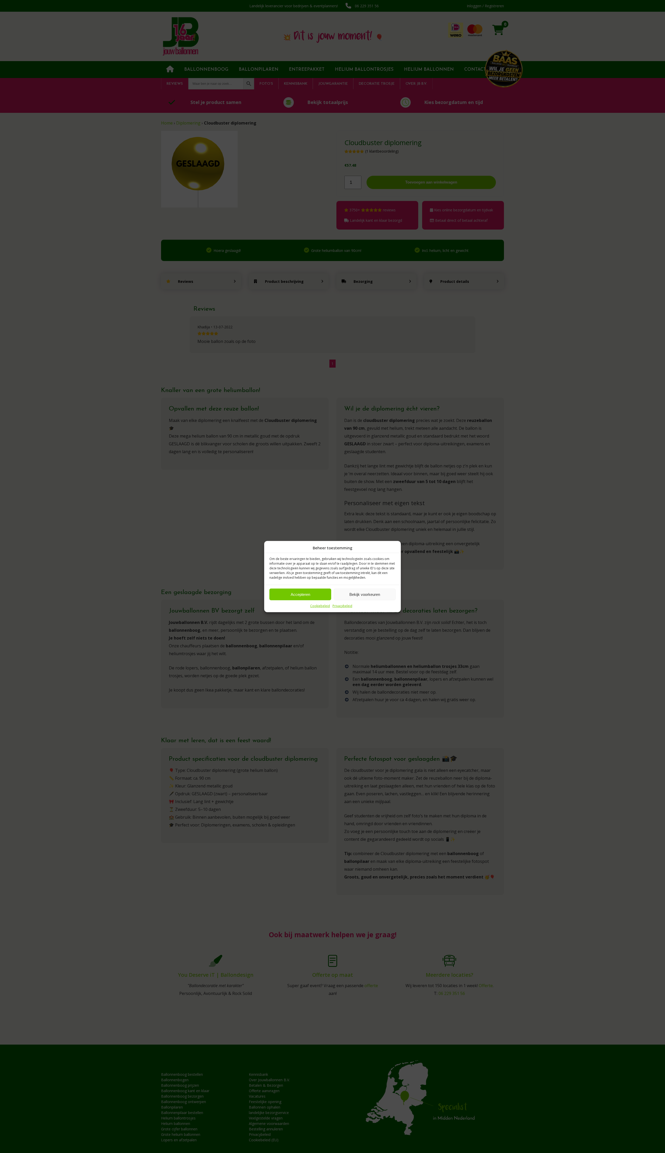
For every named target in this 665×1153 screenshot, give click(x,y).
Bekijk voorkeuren (364, 594)
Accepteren (300, 594)
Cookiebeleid (320, 606)
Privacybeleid (342, 606)
